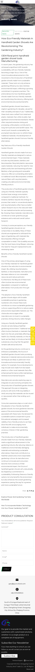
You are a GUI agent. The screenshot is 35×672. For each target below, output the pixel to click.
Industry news (20, 7)
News (10, 7)
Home (3, 7)
